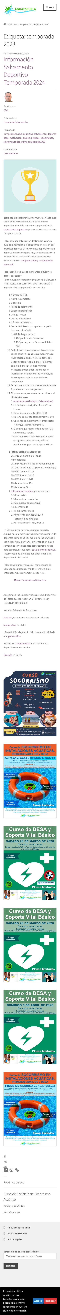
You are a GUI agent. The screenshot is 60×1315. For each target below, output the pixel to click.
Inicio (9, 24)
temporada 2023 (36, 141)
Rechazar (50, 1300)
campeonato (10, 133)
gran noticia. (14, 636)
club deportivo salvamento (32, 133)
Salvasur (8, 617)
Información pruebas (22, 491)
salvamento (47, 137)
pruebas (35, 137)
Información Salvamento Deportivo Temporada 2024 (24, 70)
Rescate (8, 654)
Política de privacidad (19, 1227)
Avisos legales (15, 1239)
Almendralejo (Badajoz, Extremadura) (33, 401)
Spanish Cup (10, 624)
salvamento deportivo (15, 141)
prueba (26, 137)
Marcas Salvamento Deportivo (30, 580)
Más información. (18, 1310)
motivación (16, 137)
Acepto (38, 1300)
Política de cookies (17, 1233)
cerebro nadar (23, 643)
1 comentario (11, 153)
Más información (12, 1212)
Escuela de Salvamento (16, 121)
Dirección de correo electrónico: (21, 1251)
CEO (6, 110)
